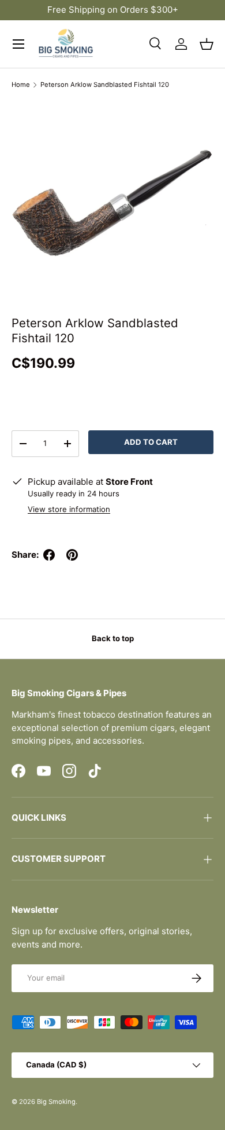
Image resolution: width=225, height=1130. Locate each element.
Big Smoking (56, 1102)
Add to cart (151, 442)
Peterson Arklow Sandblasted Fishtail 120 (104, 85)
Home (21, 85)
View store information (69, 509)
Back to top (113, 638)
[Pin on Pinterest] (72, 554)
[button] (206, 44)
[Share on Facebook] (49, 554)
